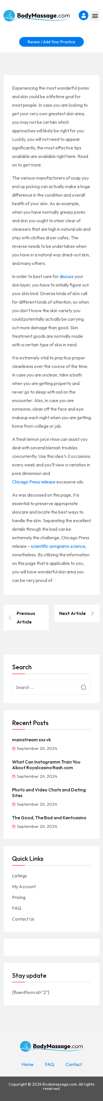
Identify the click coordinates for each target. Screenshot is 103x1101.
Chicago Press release (34, 482)
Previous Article (26, 617)
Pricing (18, 897)
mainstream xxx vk (31, 739)
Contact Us (23, 919)
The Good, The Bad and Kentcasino (49, 817)
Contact (74, 1064)
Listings (19, 875)
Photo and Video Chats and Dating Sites (49, 792)
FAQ (16, 908)
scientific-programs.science (58, 546)
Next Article (72, 613)
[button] (95, 15)
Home (27, 1064)
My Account (24, 886)
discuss (67, 276)
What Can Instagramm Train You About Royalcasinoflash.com (46, 764)
